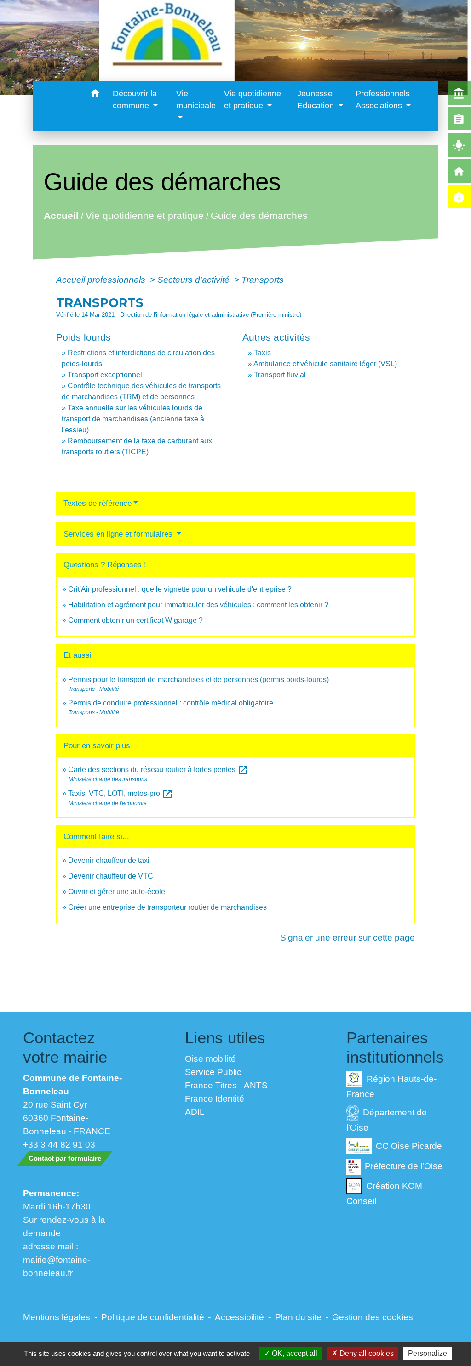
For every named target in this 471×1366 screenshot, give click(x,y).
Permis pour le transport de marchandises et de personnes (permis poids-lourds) (198, 679)
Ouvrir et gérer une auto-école (116, 892)
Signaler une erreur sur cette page (347, 937)
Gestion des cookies (372, 1317)
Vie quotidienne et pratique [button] (252, 99)
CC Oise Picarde (409, 1145)
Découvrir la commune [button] (135, 99)
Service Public (213, 1072)
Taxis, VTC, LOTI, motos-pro (120, 793)
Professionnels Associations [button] (383, 99)
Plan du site (298, 1317)
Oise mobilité (210, 1058)
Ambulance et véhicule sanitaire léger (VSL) (325, 364)
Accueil (60, 215)
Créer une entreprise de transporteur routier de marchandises (167, 907)
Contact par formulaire (65, 1158)
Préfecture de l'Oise (403, 1165)
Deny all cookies (366, 1353)
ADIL (195, 1112)
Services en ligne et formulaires (119, 534)
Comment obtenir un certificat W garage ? (135, 620)
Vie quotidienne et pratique (144, 215)
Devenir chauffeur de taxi (108, 860)
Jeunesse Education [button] (316, 99)
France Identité (214, 1098)
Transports (262, 279)
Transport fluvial (280, 375)
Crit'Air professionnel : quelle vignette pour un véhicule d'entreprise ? (180, 589)
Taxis (262, 353)
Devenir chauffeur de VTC (110, 876)
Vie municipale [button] (196, 99)
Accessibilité (239, 1317)
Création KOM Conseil (384, 1193)
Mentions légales (56, 1317)
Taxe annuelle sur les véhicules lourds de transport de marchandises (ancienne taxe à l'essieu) (133, 419)
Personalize (427, 1353)
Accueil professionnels (102, 279)
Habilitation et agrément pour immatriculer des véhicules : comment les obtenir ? (198, 605)
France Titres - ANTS (226, 1085)
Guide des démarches (258, 215)
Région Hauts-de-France (391, 1086)
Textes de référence (97, 503)
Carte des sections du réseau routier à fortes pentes (158, 769)
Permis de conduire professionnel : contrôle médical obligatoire (170, 703)
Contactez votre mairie (65, 1047)
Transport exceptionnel (105, 375)
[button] (95, 95)
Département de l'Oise (386, 1119)
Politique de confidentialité (152, 1317)
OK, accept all (293, 1353)
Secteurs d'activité (194, 279)
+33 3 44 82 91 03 (59, 1144)
